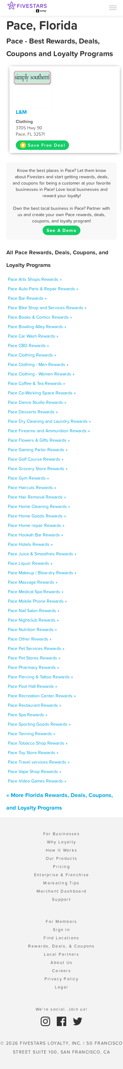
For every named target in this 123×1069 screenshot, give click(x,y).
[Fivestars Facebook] (62, 1021)
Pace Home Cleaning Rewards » (39, 506)
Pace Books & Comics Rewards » (40, 317)
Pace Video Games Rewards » (37, 781)
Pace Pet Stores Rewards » (34, 658)
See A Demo (61, 230)
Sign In (61, 930)
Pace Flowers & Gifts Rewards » (39, 440)
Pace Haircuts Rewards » (32, 487)
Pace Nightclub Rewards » (33, 620)
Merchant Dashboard (61, 891)
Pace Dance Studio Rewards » (37, 402)
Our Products (62, 858)
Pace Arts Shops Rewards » (35, 279)
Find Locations (61, 938)
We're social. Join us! (62, 1009)
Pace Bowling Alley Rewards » (37, 326)
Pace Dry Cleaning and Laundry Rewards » (49, 421)
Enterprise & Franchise (61, 875)
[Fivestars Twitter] (77, 1021)
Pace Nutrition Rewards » (32, 629)
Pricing (61, 867)
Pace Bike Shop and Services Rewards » (47, 307)
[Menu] (113, 7)
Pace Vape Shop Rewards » (34, 771)
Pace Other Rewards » (29, 639)
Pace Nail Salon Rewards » (33, 610)
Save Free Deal (46, 145)
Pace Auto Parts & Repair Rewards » (43, 289)
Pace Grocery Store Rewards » (37, 468)
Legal (61, 987)
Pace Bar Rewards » (27, 298)
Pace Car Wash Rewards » (33, 336)
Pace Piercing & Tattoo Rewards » (40, 677)
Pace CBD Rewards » (28, 345)
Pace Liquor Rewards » (30, 563)
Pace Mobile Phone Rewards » (37, 601)
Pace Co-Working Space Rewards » (42, 393)
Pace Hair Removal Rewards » (37, 497)
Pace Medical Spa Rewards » (35, 591)
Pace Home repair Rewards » (36, 525)
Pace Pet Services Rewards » (36, 648)
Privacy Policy (61, 979)
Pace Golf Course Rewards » (35, 459)
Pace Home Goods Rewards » (37, 516)
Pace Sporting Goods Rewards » (39, 724)
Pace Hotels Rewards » (30, 544)
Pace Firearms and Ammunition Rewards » (49, 431)
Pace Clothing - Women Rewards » (41, 374)
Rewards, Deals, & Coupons (61, 946)
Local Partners (61, 954)
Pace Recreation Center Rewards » (42, 696)
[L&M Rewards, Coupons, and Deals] (32, 77)
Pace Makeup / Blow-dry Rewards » (42, 573)
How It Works (62, 850)
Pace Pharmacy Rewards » (33, 667)
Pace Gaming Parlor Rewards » (37, 449)
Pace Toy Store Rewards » (33, 752)
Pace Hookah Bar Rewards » (35, 535)
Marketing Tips (61, 883)
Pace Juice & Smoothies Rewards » (42, 554)
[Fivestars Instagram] (46, 1021)
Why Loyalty (61, 842)
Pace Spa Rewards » (27, 715)
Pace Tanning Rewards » (31, 733)
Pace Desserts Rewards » (33, 412)
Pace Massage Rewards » (32, 582)
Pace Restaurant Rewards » (34, 705)
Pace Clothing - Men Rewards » (38, 364)
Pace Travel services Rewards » (38, 762)
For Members (61, 921)
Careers (61, 971)
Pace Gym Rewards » (28, 478)
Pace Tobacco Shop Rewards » (37, 743)
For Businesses (61, 834)
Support (61, 899)
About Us (61, 963)
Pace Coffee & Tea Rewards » (36, 383)
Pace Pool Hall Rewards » (32, 686)
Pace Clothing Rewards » (32, 355)
